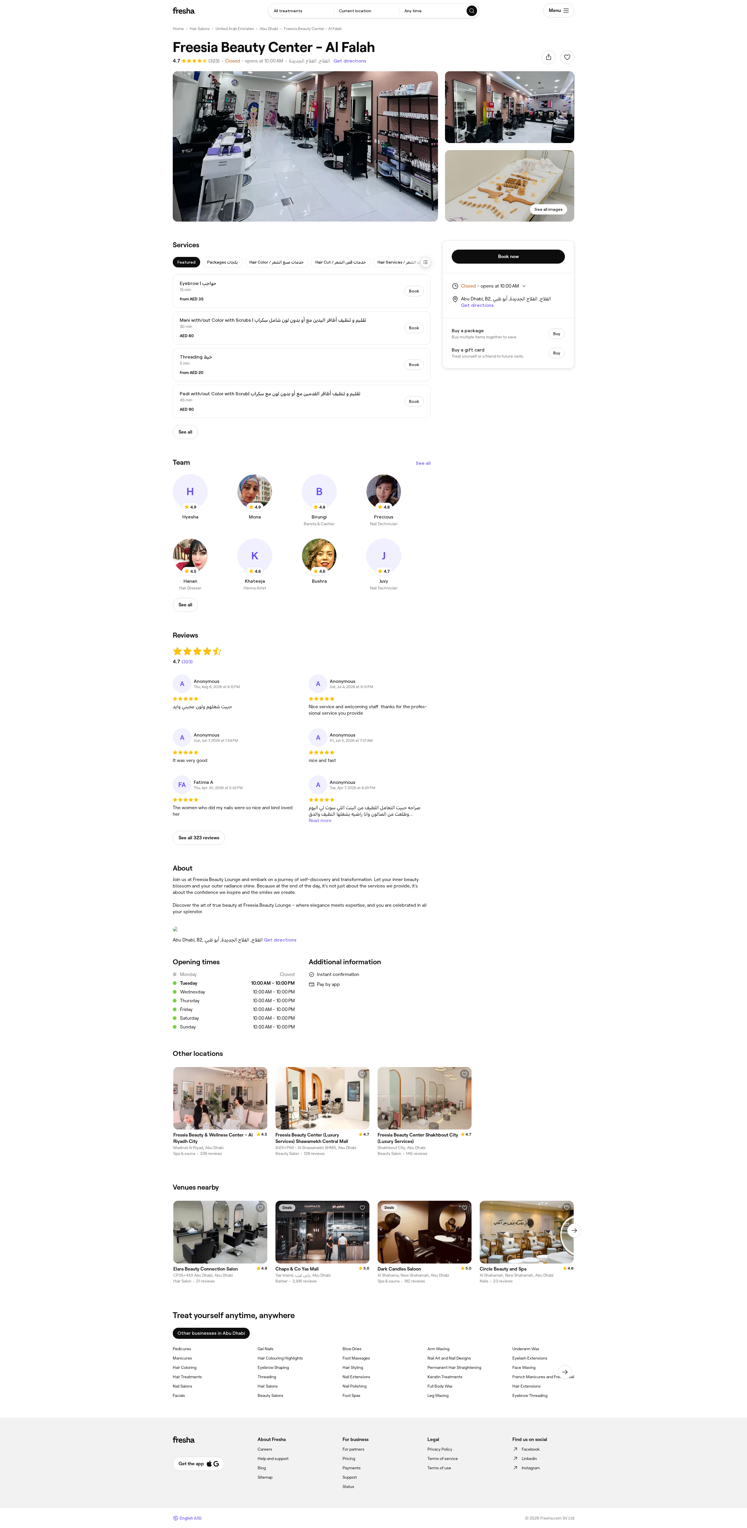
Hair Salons (200, 28)
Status (348, 1486)
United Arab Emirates (235, 28)
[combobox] (301, 11)
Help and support (273, 1458)
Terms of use (439, 1468)
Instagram (531, 1468)
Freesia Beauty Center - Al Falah (313, 28)
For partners (353, 1449)
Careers (265, 1449)
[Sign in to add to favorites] (567, 57)
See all (423, 463)
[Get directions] (302, 929)
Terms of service (442, 1458)
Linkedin (529, 1458)
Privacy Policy (439, 1449)
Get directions (350, 60)
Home (178, 28)
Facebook (531, 1449)
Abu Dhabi (269, 28)
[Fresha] (184, 11)
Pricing (349, 1458)
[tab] (186, 262)
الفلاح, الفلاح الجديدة (309, 60)
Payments (352, 1468)
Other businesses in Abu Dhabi (211, 1333)
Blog (262, 1468)
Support (350, 1477)
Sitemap (265, 1477)
